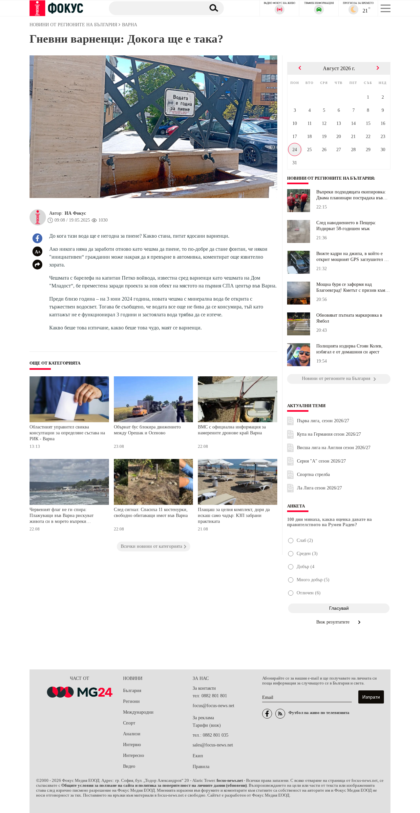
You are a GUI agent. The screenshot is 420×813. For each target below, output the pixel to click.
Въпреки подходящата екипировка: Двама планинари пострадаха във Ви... (351, 195)
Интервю (132, 744)
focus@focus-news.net (213, 705)
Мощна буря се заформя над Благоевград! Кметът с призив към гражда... (350, 287)
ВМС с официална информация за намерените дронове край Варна (232, 430)
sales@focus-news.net (213, 745)
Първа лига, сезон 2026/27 (323, 420)
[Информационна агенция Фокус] (267, 714)
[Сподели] (37, 264)
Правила (201, 766)
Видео (129, 766)
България (132, 690)
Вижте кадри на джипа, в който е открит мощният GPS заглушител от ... (352, 256)
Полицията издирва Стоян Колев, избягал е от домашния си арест (349, 349)
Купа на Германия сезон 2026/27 (329, 434)
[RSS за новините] (280, 714)
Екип (198, 755)
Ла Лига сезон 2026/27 (319, 488)
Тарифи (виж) (207, 725)
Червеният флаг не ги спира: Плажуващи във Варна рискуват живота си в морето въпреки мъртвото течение (62, 516)
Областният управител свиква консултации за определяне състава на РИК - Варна (67, 433)
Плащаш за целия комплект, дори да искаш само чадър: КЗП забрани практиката (234, 515)
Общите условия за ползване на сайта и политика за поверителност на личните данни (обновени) (154, 785)
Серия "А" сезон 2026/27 (321, 461)
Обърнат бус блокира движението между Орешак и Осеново (147, 430)
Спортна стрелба (313, 474)
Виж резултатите (333, 622)
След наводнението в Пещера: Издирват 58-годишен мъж (346, 225)
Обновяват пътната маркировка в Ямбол (349, 318)
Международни (138, 712)
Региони (131, 701)
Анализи (131, 733)
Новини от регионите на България (330, 178)
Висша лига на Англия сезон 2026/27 (333, 447)
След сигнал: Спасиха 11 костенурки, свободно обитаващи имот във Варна (151, 512)
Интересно (133, 755)
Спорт (129, 723)
